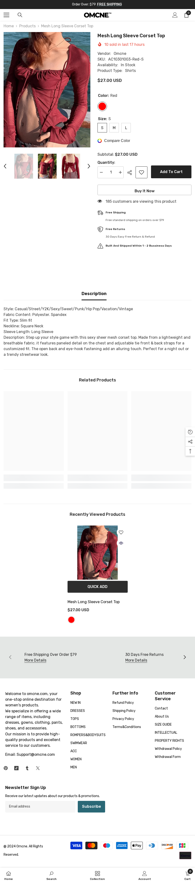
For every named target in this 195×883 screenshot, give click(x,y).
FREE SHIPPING (109, 4)
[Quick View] (121, 543)
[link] (34, 477)
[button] (5, 166)
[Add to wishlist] (141, 172)
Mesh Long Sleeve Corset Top (94, 602)
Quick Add (97, 586)
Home (9, 26)
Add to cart (171, 171)
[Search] (20, 15)
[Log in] (175, 15)
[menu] (6, 15)
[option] (47, 89)
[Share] (131, 172)
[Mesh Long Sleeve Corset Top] (98, 553)
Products (27, 26)
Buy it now (145, 191)
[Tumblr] (27, 768)
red (71, 620)
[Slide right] (184, 657)
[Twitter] (37, 768)
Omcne (120, 53)
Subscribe (91, 806)
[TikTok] (16, 768)
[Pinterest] (5, 768)
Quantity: (106, 162)
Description (94, 293)
